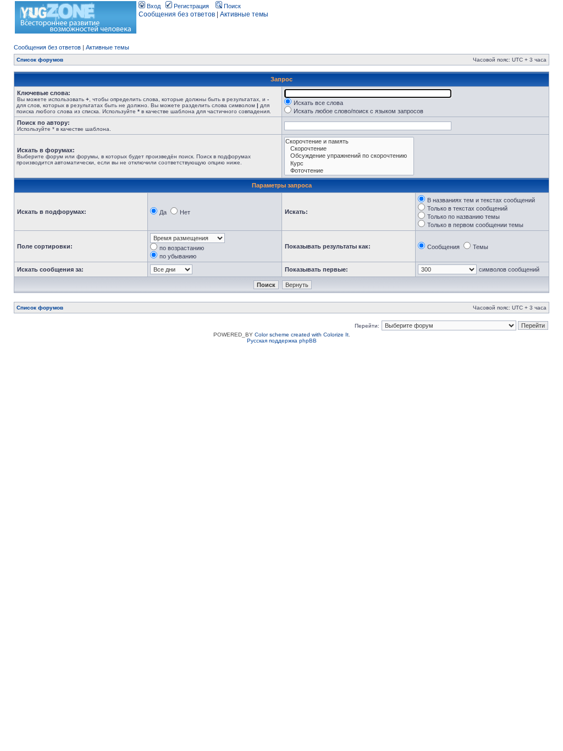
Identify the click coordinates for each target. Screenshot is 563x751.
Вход (153, 6)
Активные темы (244, 14)
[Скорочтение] (349, 148)
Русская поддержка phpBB (282, 341)
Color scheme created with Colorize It (302, 335)
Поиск (231, 6)
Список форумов (39, 60)
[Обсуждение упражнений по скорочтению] (349, 155)
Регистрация (190, 6)
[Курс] (349, 163)
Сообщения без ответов (177, 14)
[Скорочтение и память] (349, 141)
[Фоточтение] (349, 170)
